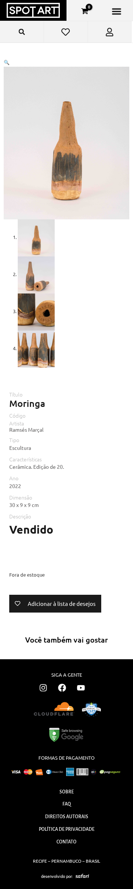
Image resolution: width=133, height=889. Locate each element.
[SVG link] (82, 876)
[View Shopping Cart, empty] (84, 11)
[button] (116, 11)
